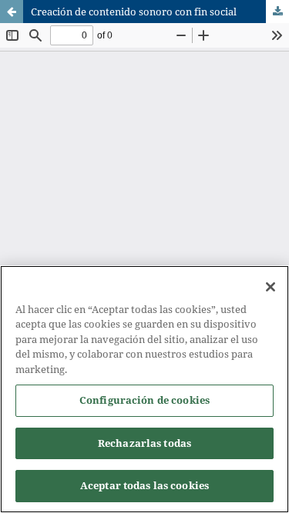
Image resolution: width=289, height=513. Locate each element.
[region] (144, 389)
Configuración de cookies (144, 400)
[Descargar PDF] (277, 11)
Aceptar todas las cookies (144, 485)
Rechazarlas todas (144, 443)
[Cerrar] (270, 287)
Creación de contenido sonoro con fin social (134, 11)
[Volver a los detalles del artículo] (11, 11)
